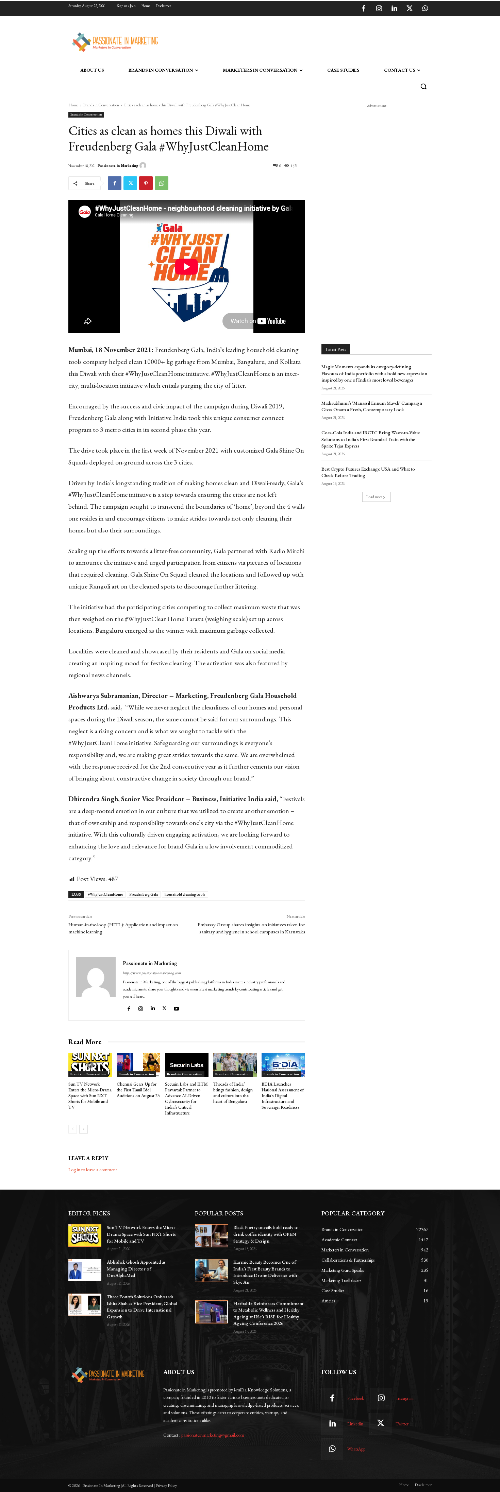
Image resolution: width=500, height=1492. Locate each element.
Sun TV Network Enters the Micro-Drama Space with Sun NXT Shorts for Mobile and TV (90, 1095)
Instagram (405, 1398)
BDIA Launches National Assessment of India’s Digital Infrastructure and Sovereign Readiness (283, 1095)
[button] (423, 86)
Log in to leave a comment (92, 1169)
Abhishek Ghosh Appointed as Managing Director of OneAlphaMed (136, 1268)
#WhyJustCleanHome (105, 894)
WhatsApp (356, 1449)
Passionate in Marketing (118, 165)
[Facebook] (363, 9)
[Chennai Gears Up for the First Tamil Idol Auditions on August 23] (138, 1065)
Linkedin (355, 1424)
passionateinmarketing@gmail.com (212, 1435)
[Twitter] (409, 9)
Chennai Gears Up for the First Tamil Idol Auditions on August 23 (138, 1090)
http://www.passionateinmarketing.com (152, 972)
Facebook (355, 1398)
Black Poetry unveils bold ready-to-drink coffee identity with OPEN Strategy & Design (266, 1234)
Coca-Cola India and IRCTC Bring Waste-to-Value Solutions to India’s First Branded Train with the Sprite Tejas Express (370, 439)
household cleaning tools (185, 894)
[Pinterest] (146, 183)
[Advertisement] (285, 41)
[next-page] (83, 1129)
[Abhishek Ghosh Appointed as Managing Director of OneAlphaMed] (84, 1270)
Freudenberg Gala (144, 894)
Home (73, 105)
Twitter (402, 1424)
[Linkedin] (394, 9)
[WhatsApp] (425, 9)
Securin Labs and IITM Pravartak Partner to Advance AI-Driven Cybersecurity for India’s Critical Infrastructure (186, 1098)
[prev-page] (72, 1129)
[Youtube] (177, 1007)
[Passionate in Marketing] (143, 165)
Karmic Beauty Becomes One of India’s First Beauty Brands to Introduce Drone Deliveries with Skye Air (265, 1272)
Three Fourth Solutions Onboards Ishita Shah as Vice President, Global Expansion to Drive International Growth (142, 1307)
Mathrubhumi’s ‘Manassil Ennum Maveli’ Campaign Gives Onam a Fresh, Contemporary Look (371, 406)
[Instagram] (379, 9)
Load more (374, 496)
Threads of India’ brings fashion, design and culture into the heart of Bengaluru (233, 1092)
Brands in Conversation (101, 105)
